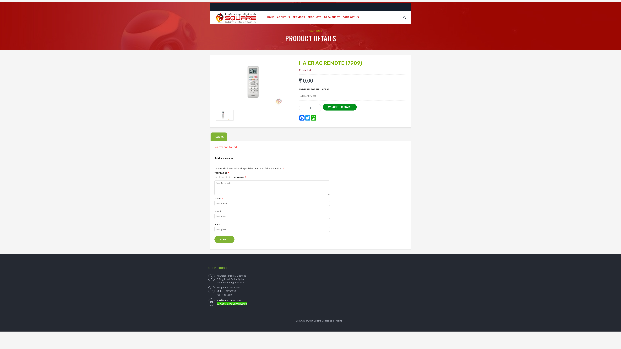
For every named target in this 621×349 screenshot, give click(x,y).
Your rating (221, 172)
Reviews (219, 137)
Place (217, 224)
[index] (236, 17)
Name (218, 198)
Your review (238, 177)
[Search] (404, 17)
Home (301, 31)
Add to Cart (342, 107)
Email (217, 211)
